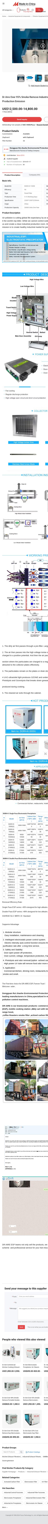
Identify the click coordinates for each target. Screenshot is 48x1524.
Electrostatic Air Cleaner (34, 1503)
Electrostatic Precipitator (12, 1498)
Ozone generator (8, 1461)
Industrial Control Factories (13, 1492)
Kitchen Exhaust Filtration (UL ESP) (14, 1457)
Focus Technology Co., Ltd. (28, 1515)
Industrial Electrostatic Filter (35, 1498)
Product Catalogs (33, 1452)
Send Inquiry (22, 119)
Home (4, 16)
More (4, 1507)
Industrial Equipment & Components (19, 16)
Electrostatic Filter (31, 1482)
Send (21, 1327)
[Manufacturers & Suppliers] (24, 4)
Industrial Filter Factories (36, 1492)
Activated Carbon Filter (12, 1482)
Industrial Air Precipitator (12, 1503)
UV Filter (45, 1482)
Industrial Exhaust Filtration (32, 1457)
